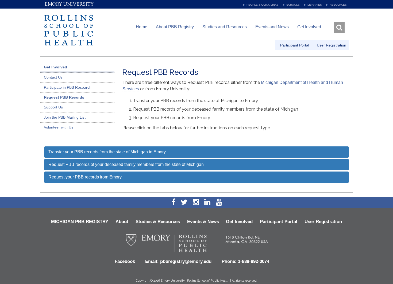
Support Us (53, 107)
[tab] (196, 152)
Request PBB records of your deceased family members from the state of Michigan (126, 164)
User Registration (323, 221)
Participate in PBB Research (67, 87)
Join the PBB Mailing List (65, 117)
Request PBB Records (64, 97)
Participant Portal (278, 221)
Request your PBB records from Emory (85, 177)
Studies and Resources (224, 27)
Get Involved (309, 27)
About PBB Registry (175, 27)
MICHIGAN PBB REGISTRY (79, 221)
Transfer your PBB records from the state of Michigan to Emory (107, 152)
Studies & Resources (158, 221)
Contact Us (53, 77)
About (121, 221)
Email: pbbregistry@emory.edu (178, 261)
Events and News (272, 27)
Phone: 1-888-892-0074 (245, 261)
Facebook (125, 261)
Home (141, 27)
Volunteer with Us (58, 127)
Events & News (203, 221)
